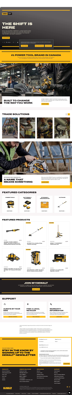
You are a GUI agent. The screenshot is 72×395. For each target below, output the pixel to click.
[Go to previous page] (2, 42)
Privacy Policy (46, 361)
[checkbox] (39, 351)
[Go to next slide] (69, 114)
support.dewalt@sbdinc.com (43, 362)
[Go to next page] (15, 42)
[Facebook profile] (67, 387)
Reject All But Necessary (39, 45)
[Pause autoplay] (18, 42)
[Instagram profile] (69, 387)
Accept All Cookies (48, 45)
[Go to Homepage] (7, 388)
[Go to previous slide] (66, 114)
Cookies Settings (24, 45)
